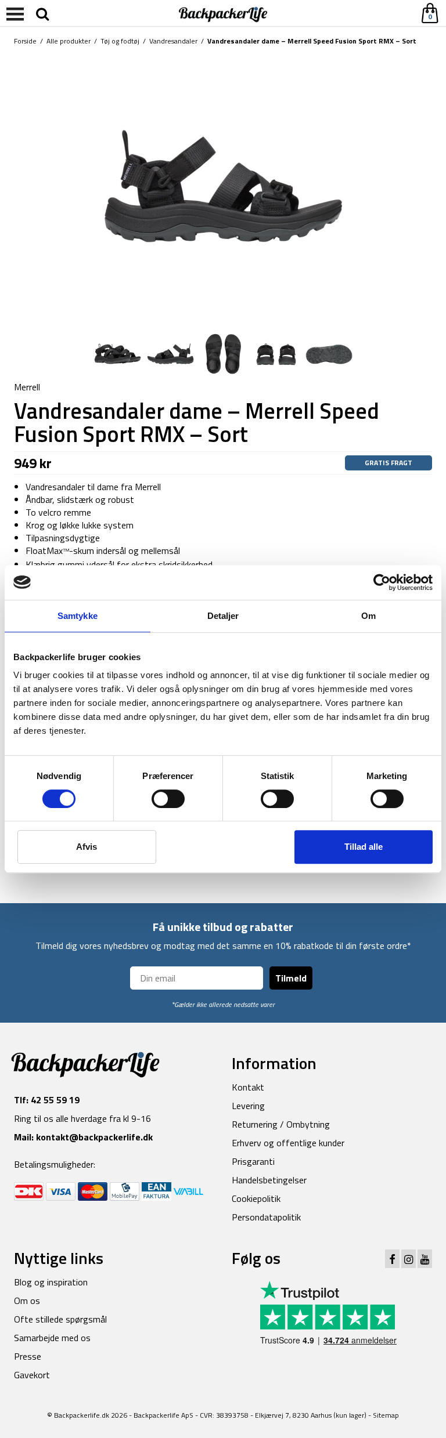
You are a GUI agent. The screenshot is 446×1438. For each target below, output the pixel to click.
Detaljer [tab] (223, 616)
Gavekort (32, 1375)
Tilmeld (291, 978)
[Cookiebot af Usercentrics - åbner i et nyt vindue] (382, 582)
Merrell (27, 387)
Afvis (86, 847)
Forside (25, 40)
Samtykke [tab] (77, 616)
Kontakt (248, 1087)
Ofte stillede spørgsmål (60, 1319)
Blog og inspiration (51, 1282)
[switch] (168, 798)
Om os (27, 1300)
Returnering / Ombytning (281, 1124)
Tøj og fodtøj (119, 40)
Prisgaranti (253, 1161)
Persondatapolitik (266, 1217)
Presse (27, 1356)
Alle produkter (68, 40)
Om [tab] (368, 616)
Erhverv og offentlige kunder (288, 1143)
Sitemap (386, 1415)
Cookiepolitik (256, 1198)
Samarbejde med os (52, 1338)
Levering (248, 1106)
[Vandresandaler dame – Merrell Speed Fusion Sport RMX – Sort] (223, 188)
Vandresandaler (173, 40)
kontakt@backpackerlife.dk (94, 1137)
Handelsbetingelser (269, 1180)
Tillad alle (363, 847)
